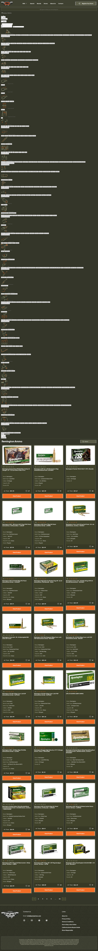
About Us (64, 916)
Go (2, 28)
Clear (4, 17)
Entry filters (7, 434)
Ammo (10, 13)
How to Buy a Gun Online (69, 924)
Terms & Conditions (67, 921)
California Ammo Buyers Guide (71, 927)
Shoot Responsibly (67, 930)
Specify (4, 21)
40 (60, 899)
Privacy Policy (66, 919)
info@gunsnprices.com (34, 916)
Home (5, 13)
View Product (17, 496)
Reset (3, 434)
